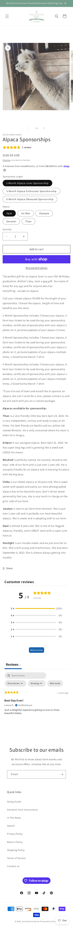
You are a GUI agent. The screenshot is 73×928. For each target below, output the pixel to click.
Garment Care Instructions (22, 809)
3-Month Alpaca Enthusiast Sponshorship (31, 191)
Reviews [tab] (13, 664)
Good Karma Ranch (31, 921)
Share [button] (9, 568)
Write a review (36, 650)
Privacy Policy (15, 833)
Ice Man (25, 213)
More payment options (36, 267)
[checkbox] (55, 683)
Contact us (13, 866)
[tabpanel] (36, 699)
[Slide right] (44, 128)
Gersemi (11, 221)
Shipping (6, 160)
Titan (28, 221)
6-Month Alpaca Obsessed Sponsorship (30, 199)
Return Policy (15, 842)
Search (11, 825)
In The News (14, 817)
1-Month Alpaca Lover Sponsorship (27, 183)
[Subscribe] (62, 774)
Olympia (44, 213)
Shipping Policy (16, 850)
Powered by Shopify (49, 921)
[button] (7, 16)
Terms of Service (16, 858)
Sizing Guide (14, 801)
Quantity (7, 229)
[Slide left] (29, 128)
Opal (9, 213)
